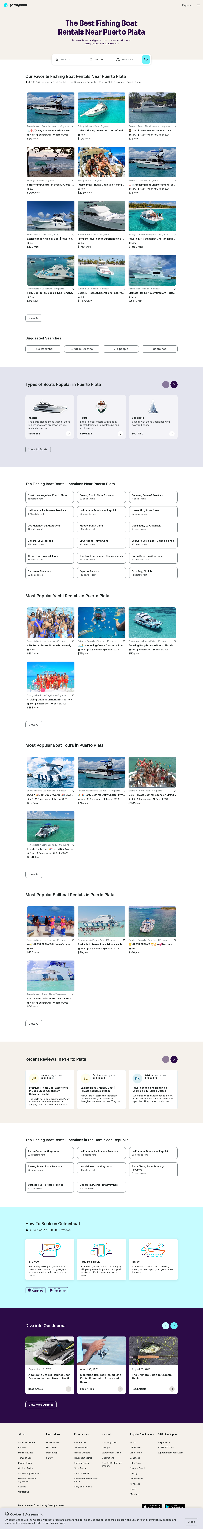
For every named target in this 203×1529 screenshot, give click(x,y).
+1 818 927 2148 (166, 1447)
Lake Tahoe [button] (136, 1452)
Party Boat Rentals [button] (83, 1486)
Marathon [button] (134, 1494)
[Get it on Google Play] (58, 1290)
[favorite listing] (73, 126)
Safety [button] (49, 1458)
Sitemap (22, 1486)
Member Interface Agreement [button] (27, 1480)
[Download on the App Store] (35, 1290)
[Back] (165, 384)
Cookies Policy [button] (25, 1468)
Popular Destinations (142, 1434)
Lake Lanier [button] (135, 1447)
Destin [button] (133, 1489)
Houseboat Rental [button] (83, 1458)
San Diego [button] (135, 1458)
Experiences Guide (111, 1452)
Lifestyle (106, 1447)
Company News (110, 1442)
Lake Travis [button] (135, 1463)
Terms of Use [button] (87, 1519)
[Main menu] (198, 5)
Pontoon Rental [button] (81, 1463)
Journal (106, 1434)
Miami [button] (133, 1442)
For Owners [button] (52, 1447)
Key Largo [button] (135, 1484)
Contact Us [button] (23, 1492)
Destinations (108, 1458)
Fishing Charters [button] (82, 1452)
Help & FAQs (164, 1442)
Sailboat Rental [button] (81, 1473)
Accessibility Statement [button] (29, 1473)
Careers (22, 1447)
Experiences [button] (81, 1434)
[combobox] (69, 60)
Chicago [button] (134, 1473)
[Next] (174, 384)
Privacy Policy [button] (57, 1523)
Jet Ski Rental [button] (81, 1447)
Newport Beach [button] (137, 1468)
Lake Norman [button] (136, 1478)
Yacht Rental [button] (80, 1468)
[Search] (146, 59)
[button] (60, 82)
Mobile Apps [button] (52, 1452)
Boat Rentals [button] (80, 1442)
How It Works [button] (52, 1442)
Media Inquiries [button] (25, 1452)
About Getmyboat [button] (26, 1442)
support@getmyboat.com (170, 1452)
